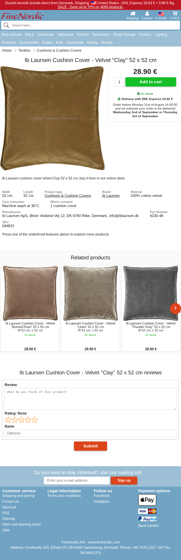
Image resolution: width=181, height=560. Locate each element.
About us (9, 507)
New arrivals (11, 34)
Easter (47, 42)
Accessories (29, 42)
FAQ (5, 513)
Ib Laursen (111, 195)
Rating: (16, 413)
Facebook (101, 496)
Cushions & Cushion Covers (68, 195)
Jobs (6, 530)
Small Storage (124, 34)
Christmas (46, 34)
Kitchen (83, 34)
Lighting (161, 34)
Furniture (9, 42)
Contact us (10, 501)
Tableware (65, 34)
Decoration (101, 34)
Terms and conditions (64, 496)
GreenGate (75, 42)
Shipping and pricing (18, 496)
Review (11, 385)
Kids (59, 42)
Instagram (101, 501)
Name (9, 426)
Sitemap (8, 518)
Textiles (145, 34)
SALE (29, 34)
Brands (107, 42)
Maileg (92, 42)
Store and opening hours (21, 524)
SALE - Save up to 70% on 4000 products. (90, 7)
